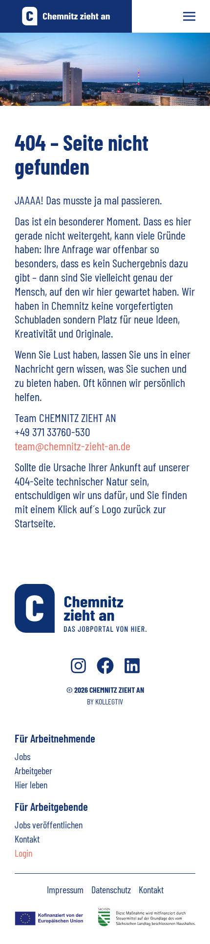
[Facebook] (105, 665)
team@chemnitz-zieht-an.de (72, 446)
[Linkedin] (132, 665)
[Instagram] (78, 665)
